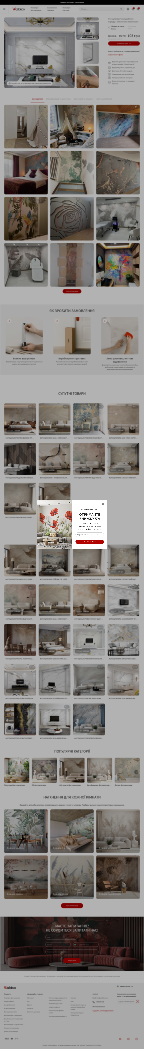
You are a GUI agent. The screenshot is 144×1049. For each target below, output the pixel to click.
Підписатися (89, 542)
